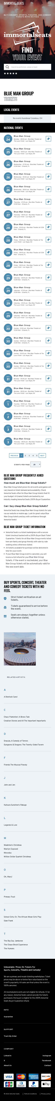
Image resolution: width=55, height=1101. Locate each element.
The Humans (9, 949)
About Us (8, 1065)
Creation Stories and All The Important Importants (25, 721)
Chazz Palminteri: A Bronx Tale (17, 717)
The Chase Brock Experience (16, 945)
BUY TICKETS (48, 138)
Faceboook (46, 1061)
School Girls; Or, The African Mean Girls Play (22, 917)
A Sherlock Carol (10, 697)
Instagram (47, 1056)
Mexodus (8, 853)
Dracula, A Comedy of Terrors (16, 741)
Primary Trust (9, 897)
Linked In (7, 1056)
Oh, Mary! (8, 877)
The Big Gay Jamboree (13, 941)
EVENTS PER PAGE (22, 465)
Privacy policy (46, 1094)
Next (42, 456)
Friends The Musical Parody (15, 765)
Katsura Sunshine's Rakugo (15, 805)
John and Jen (9, 785)
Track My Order (10, 1036)
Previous (14, 456)
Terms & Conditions (30, 1094)
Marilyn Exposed (11, 849)
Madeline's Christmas (13, 845)
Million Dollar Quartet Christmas (17, 857)
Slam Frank (8, 921)
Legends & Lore (10, 825)
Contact (47, 1065)
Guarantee (8, 1017)
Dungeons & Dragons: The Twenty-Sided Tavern (24, 745)
